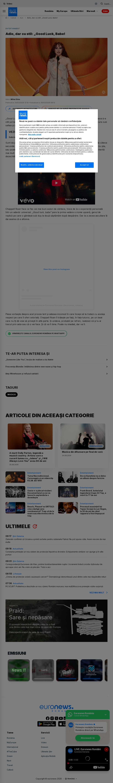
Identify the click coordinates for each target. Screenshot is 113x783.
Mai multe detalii (34, 134)
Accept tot (84, 165)
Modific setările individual (32, 165)
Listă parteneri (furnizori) (29, 156)
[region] (56, 141)
